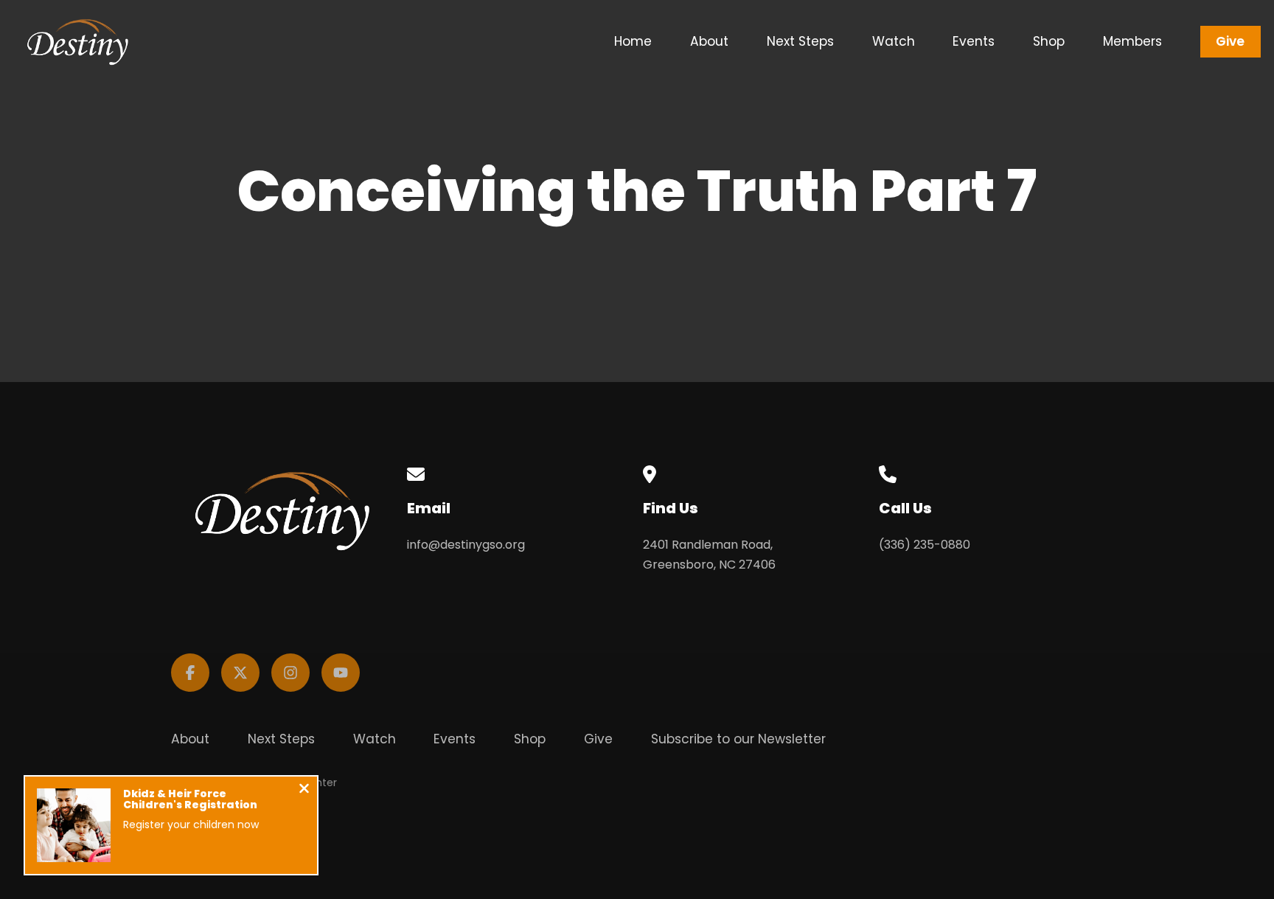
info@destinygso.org (466, 544)
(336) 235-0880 (924, 544)
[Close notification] (304, 790)
